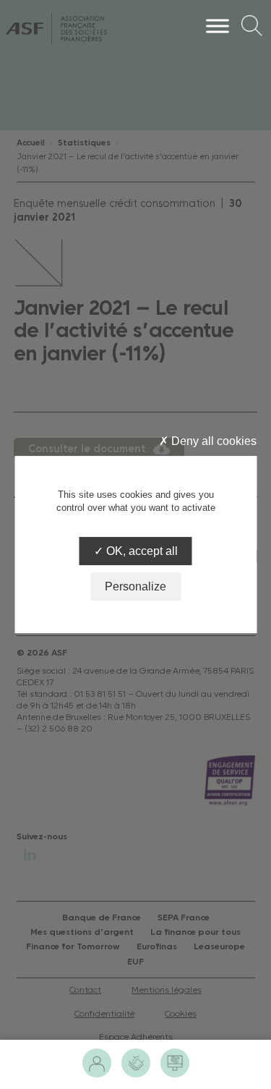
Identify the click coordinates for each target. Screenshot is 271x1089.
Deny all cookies (212, 441)
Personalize (135, 586)
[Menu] (217, 26)
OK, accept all (140, 551)
